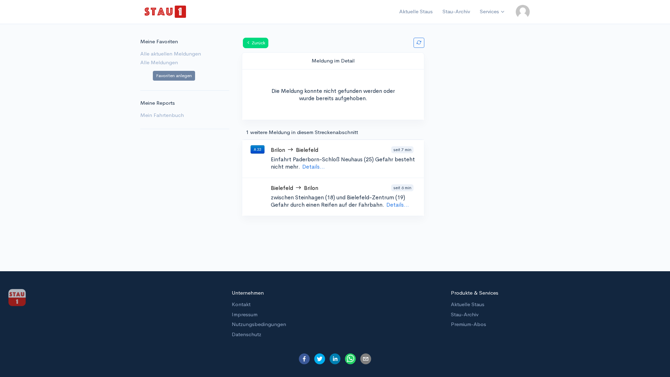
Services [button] (489, 11)
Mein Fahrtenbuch (162, 115)
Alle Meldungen (159, 62)
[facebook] (304, 358)
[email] (365, 358)
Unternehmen (248, 292)
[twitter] (319, 358)
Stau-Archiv (456, 11)
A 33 (257, 149)
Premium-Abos (468, 324)
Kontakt (241, 304)
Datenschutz (246, 334)
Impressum (245, 314)
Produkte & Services (474, 292)
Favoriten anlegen (174, 76)
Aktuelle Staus (416, 11)
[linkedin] (335, 358)
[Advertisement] (485, 146)
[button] (523, 12)
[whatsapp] (350, 358)
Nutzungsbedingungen (259, 324)
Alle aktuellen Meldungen (170, 53)
